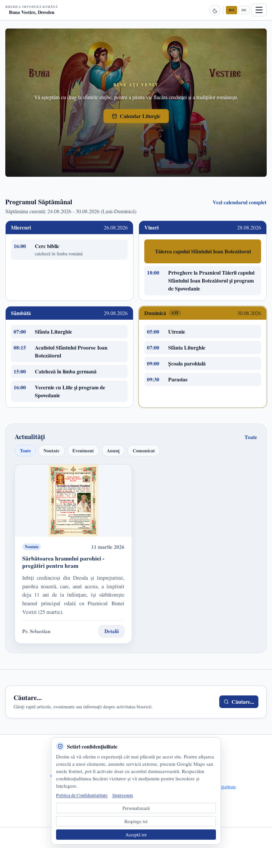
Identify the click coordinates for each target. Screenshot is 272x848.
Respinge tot (136, 821)
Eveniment (83, 450)
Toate (250, 437)
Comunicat (144, 450)
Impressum (122, 795)
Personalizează (136, 808)
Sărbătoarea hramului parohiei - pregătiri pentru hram (63, 562)
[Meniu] (259, 10)
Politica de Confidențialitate (81, 795)
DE (243, 10)
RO (231, 10)
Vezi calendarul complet (239, 202)
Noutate (51, 450)
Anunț (113, 450)
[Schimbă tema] (215, 10)
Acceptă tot (136, 834)
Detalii (111, 631)
